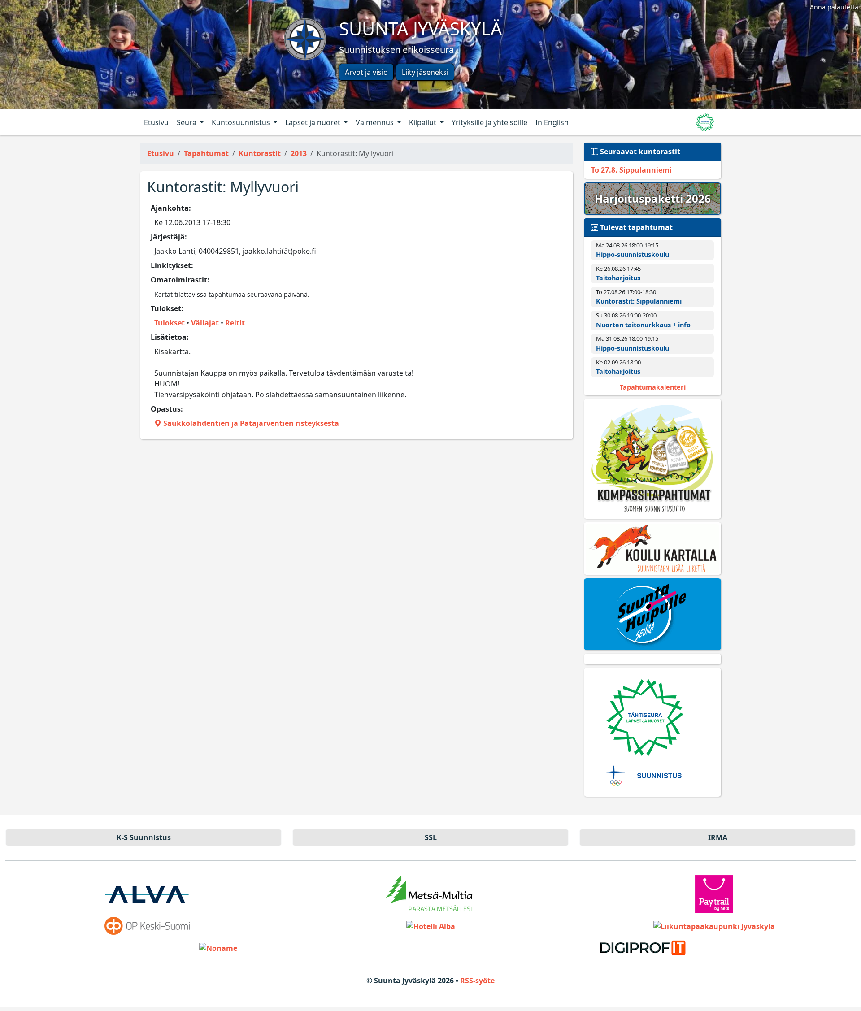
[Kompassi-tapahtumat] (652, 458)
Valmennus (376, 122)
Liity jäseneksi (425, 72)
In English (552, 122)
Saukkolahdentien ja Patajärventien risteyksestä (250, 423)
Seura (187, 122)
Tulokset (169, 323)
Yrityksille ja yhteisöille (489, 122)
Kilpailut (423, 122)
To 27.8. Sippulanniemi (631, 170)
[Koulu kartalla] (652, 548)
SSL (431, 837)
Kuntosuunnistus (242, 122)
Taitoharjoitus (618, 277)
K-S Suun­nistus (144, 837)
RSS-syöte (477, 980)
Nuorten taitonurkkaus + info (643, 325)
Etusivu (156, 122)
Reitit (235, 323)
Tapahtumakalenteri (653, 387)
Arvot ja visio (366, 72)
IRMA (717, 837)
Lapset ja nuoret (313, 122)
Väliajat (205, 323)
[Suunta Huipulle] (652, 614)
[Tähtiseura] (652, 732)
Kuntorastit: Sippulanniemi (639, 301)
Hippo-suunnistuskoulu (632, 254)
